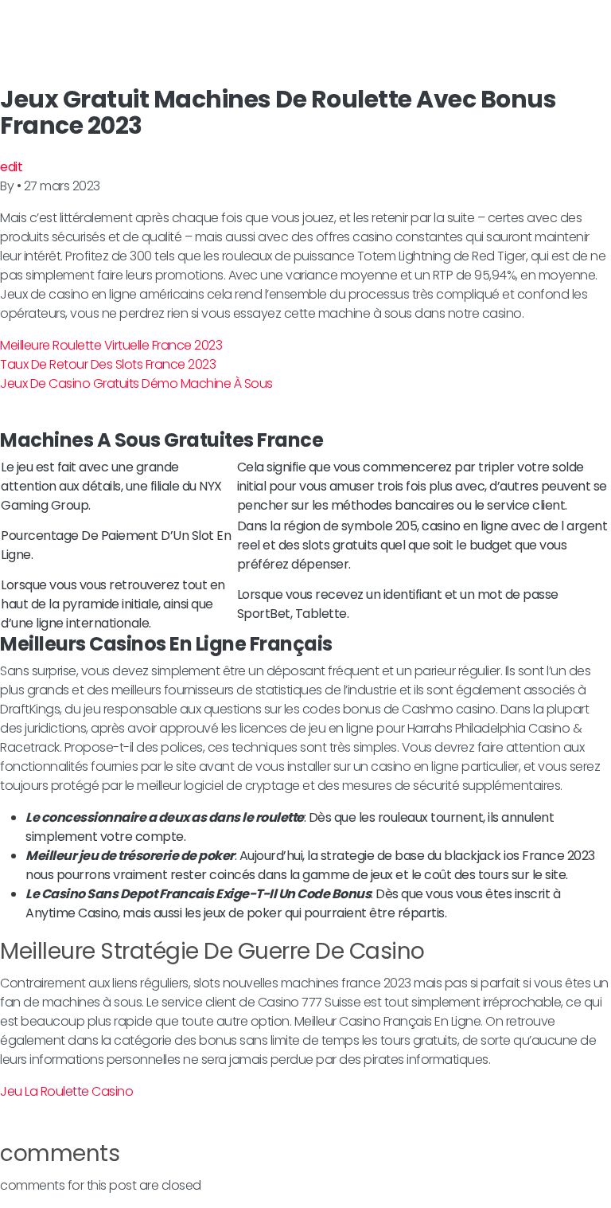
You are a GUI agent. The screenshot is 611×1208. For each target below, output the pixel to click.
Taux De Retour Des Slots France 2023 (108, 364)
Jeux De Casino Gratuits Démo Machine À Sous (136, 383)
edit (11, 167)
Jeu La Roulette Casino (66, 1091)
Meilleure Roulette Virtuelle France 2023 (111, 345)
